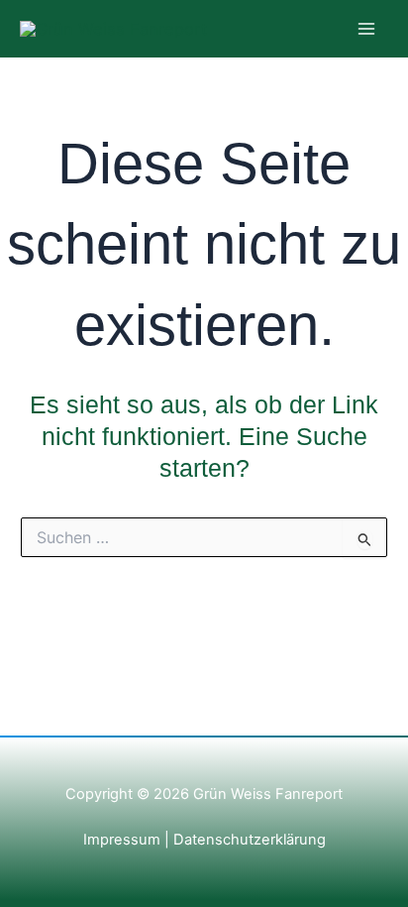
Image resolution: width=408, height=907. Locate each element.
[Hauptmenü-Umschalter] (366, 29)
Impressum (121, 840)
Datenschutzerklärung (247, 840)
